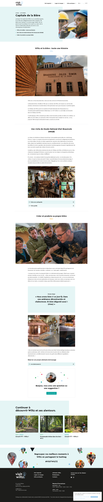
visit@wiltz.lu (18, 488)
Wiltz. (51, 51)
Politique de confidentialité (22, 497)
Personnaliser (94, 496)
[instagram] (73, 477)
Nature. (17, 434)
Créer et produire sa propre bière (25, 35)
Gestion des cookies (32, 497)
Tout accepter (78, 496)
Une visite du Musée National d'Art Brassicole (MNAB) (30, 32)
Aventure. (21, 434)
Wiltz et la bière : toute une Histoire (26, 30)
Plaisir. (51, 218)
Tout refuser (86, 496)
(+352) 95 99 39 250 (22, 490)
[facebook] (71, 477)
